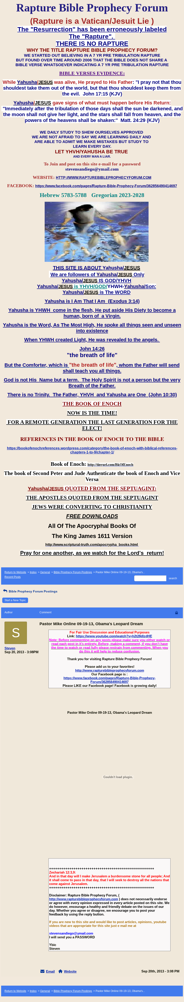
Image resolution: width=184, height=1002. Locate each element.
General (45, 572)
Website (70, 971)
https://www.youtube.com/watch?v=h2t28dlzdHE (114, 636)
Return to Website (15, 572)
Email (50, 971)
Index (33, 572)
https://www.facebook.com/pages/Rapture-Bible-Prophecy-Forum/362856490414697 (110, 680)
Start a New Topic (15, 600)
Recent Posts (12, 577)
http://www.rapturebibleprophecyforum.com (109, 670)
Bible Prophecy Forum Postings (73, 572)
